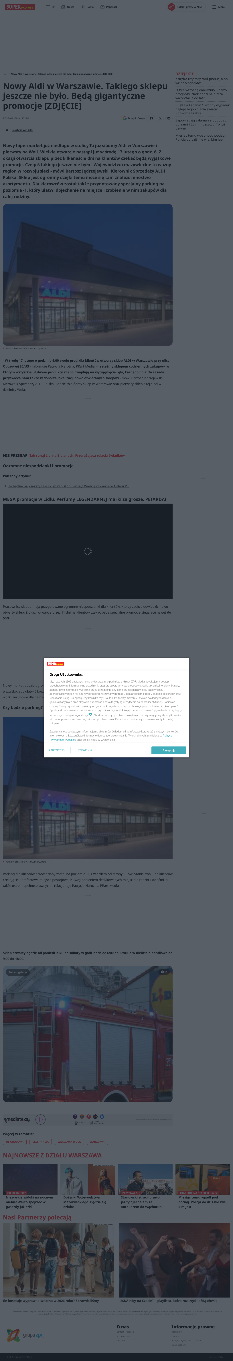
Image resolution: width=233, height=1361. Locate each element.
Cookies (71, 739)
